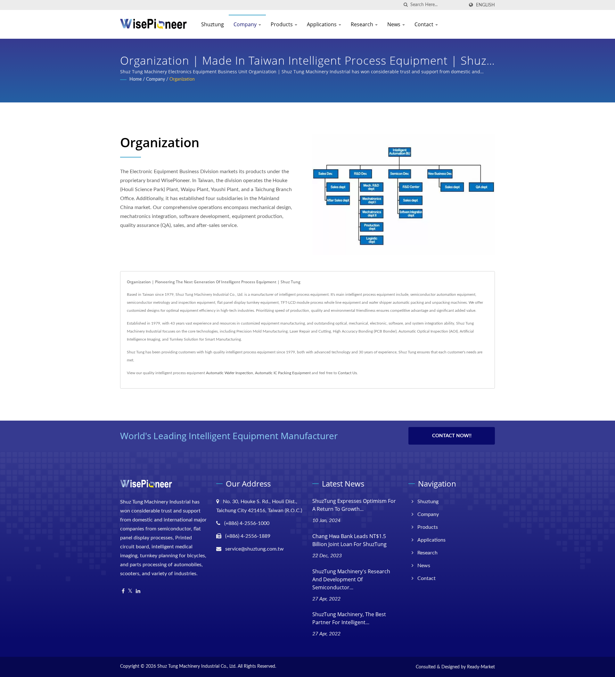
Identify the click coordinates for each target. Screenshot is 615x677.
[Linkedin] (138, 591)
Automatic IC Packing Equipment (283, 373)
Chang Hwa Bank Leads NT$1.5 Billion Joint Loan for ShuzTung (349, 540)
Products (282, 24)
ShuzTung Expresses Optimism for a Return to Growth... (354, 504)
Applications (322, 24)
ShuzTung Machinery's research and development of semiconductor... (351, 579)
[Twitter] (130, 591)
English (485, 5)
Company (246, 24)
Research (362, 24)
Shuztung (212, 24)
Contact (424, 24)
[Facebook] (123, 591)
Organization (182, 79)
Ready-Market (481, 667)
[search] (405, 5)
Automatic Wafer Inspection (229, 373)
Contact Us (347, 373)
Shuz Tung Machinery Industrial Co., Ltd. (196, 666)
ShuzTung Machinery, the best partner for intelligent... (349, 618)
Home (135, 79)
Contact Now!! (452, 435)
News (394, 24)
